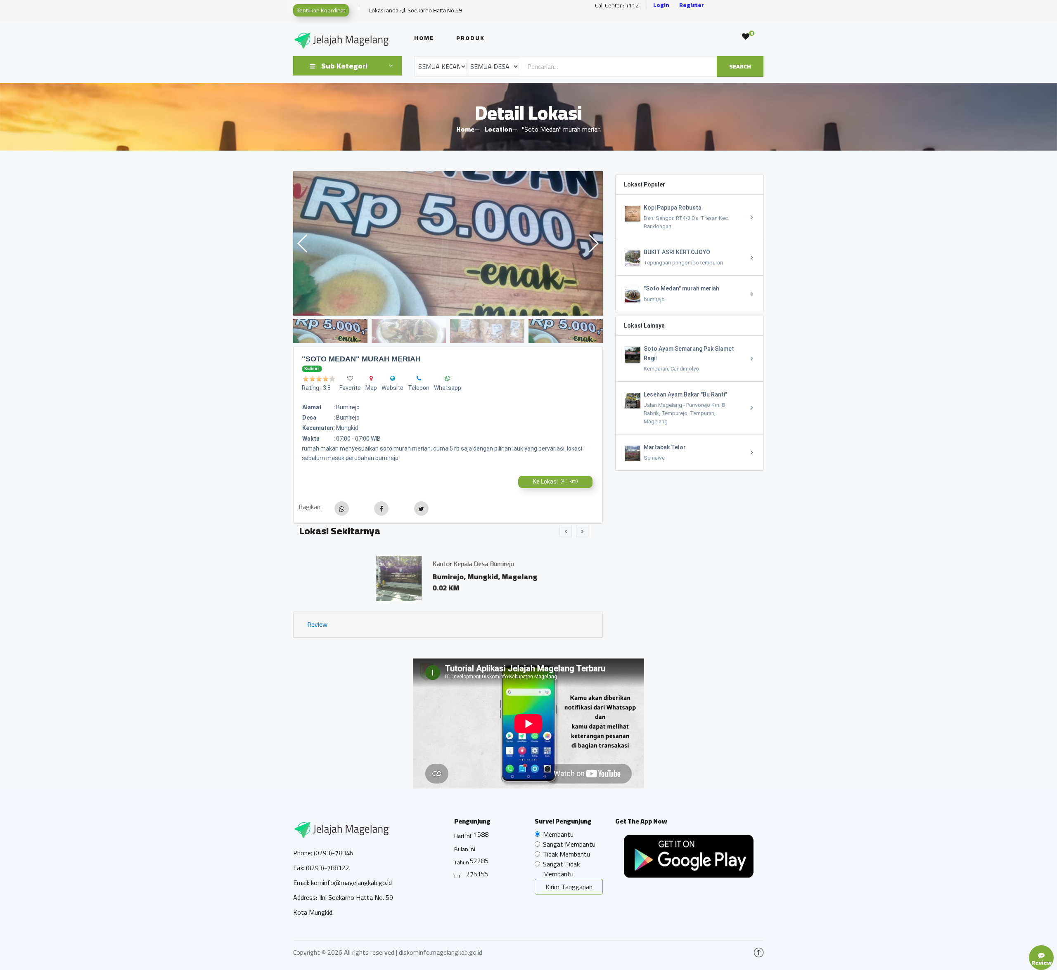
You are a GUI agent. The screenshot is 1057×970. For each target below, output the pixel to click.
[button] (593, 243)
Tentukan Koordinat (321, 10)
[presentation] (565, 531)
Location (498, 129)
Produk (470, 38)
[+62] (419, 378)
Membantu (558, 834)
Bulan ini (464, 849)
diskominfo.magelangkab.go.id (440, 952)
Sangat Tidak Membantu (561, 869)
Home (424, 38)
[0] (745, 37)
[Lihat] (448, 243)
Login (661, 5)
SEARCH (740, 66)
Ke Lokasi (555, 481)
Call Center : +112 (617, 5)
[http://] (392, 378)
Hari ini (462, 836)
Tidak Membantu (566, 854)
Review (317, 624)
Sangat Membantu (569, 844)
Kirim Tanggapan (568, 886)
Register (691, 5)
